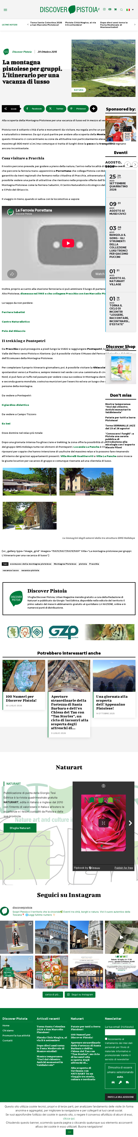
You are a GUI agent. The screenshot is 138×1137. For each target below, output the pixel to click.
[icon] (115, 9)
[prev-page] (28, 24)
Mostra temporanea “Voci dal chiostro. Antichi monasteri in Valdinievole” (118, 408)
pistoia (83, 564)
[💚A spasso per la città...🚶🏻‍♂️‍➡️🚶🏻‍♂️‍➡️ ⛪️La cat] (86, 937)
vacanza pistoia (30, 570)
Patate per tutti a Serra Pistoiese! (120, 419)
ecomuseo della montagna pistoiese (30, 564)
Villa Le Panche (106, 456)
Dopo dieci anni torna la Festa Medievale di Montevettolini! (114, 25)
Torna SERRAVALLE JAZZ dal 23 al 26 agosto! (120, 427)
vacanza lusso (11, 570)
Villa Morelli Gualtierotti (76, 456)
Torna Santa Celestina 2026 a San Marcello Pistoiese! (46, 24)
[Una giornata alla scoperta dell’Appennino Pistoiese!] (114, 676)
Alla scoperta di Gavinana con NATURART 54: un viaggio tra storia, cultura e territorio (83, 1073)
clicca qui (68, 1118)
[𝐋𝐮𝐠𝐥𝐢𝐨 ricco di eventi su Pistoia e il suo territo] (16, 972)
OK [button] (69, 1132)
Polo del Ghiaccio (14, 331)
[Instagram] (104, 9)
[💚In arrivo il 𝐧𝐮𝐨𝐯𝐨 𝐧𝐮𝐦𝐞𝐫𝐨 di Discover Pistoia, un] (16, 937)
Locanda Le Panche (86, 447)
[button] (130, 9)
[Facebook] (99, 9)
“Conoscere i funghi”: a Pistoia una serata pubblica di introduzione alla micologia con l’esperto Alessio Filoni (120, 440)
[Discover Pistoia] (7, 51)
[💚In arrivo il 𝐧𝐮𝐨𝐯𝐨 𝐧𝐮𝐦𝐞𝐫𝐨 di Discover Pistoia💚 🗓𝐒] (51, 972)
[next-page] (135, 24)
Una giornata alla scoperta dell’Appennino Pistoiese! (112, 702)
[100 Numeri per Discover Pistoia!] (24, 676)
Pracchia (94, 564)
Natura (79, 89)
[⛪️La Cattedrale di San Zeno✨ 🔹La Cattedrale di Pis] (51, 937)
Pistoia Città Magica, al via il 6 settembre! (80, 24)
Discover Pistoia (21, 51)
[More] (93, 108)
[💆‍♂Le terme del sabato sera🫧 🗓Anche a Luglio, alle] (86, 972)
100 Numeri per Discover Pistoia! (21, 698)
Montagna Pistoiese (65, 564)
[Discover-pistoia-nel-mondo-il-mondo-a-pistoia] (69, 9)
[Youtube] (110, 9)
